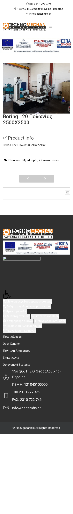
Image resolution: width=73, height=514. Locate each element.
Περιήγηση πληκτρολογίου (24, 326)
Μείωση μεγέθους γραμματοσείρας (29, 301)
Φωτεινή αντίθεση (18, 316)
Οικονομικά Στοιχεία (16, 364)
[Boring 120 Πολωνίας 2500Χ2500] (36, 88)
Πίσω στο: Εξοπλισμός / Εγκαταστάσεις (34, 160)
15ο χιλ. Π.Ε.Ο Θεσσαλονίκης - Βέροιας (40, 8)
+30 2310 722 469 (40, 4)
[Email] (67, 192)
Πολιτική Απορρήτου (16, 350)
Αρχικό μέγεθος (16, 311)
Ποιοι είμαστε (12, 336)
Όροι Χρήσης (11, 343)
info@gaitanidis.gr (40, 13)
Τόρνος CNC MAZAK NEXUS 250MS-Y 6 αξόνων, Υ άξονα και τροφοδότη (45, 179)
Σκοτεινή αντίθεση (46, 316)
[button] (36, 294)
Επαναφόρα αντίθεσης (51, 321)
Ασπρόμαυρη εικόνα (19, 321)
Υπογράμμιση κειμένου (20, 330)
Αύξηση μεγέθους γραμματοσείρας (28, 306)
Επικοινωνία (11, 357)
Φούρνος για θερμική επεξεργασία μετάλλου (28, 179)
